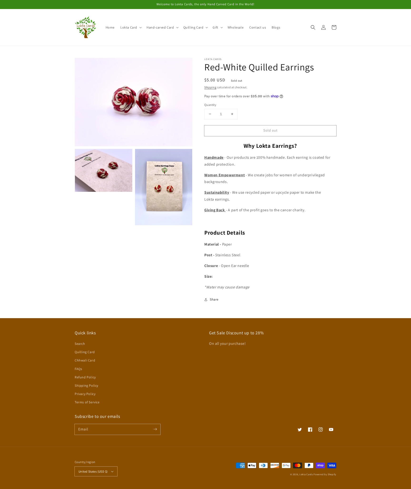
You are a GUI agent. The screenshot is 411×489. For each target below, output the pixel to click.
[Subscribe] (155, 429)
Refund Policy (85, 377)
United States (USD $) (93, 471)
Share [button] (214, 299)
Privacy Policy (85, 394)
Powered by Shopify (324, 474)
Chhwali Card (85, 360)
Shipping (210, 87)
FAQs (78, 369)
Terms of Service (87, 402)
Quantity (210, 105)
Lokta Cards (306, 474)
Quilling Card (85, 352)
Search (80, 343)
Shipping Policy (86, 385)
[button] (130, 27)
